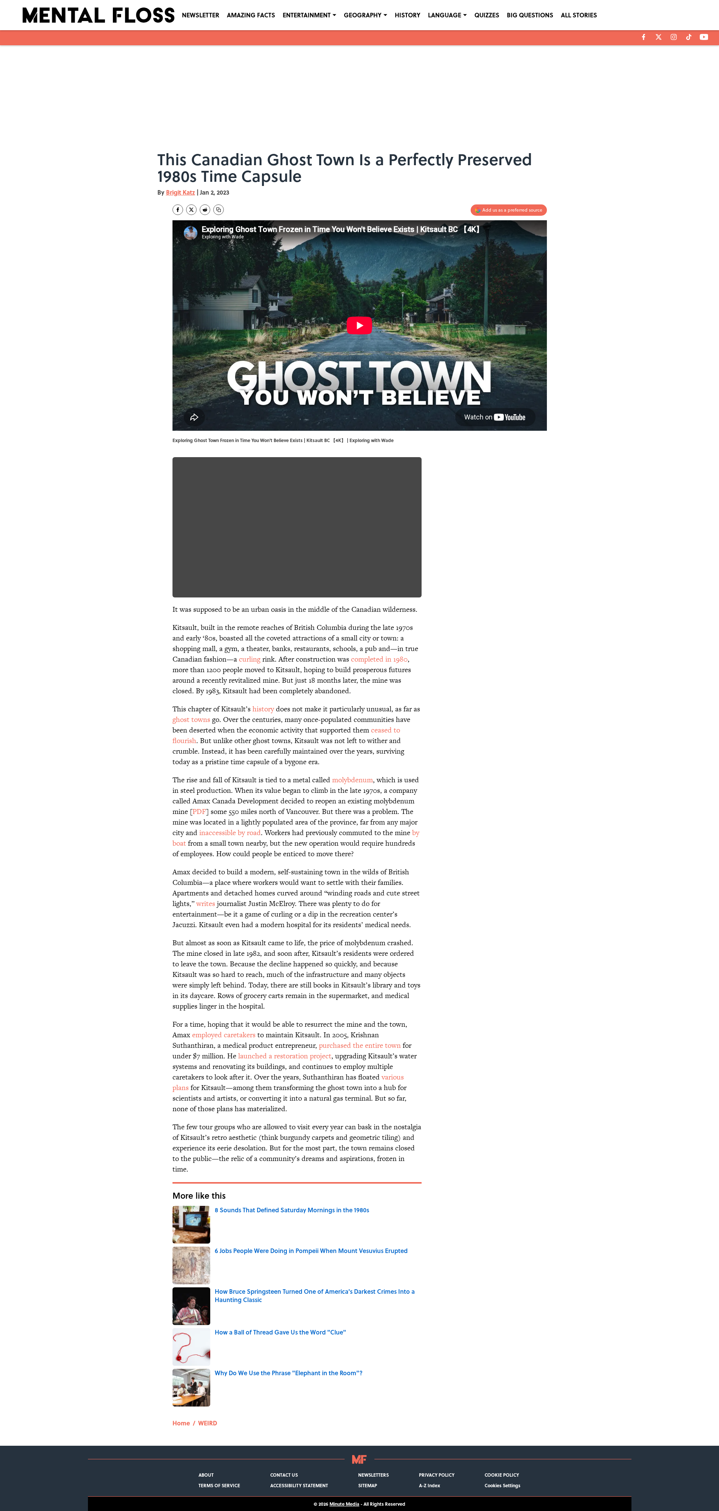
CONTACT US (284, 1474)
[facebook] (643, 37)
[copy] (218, 209)
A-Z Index (429, 1485)
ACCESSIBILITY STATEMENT (299, 1485)
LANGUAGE (444, 15)
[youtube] (704, 37)
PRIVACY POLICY (436, 1474)
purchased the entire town (360, 1045)
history (263, 709)
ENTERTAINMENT (307, 15)
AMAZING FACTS (251, 15)
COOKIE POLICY (502, 1474)
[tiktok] (688, 37)
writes (205, 903)
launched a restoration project (284, 1056)
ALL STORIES (579, 15)
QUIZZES (486, 15)
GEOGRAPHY (363, 15)
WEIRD (207, 1423)
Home (181, 1423)
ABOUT (206, 1474)
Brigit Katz (180, 192)
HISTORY (407, 15)
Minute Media (344, 1503)
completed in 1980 (379, 659)
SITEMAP (367, 1485)
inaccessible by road (230, 833)
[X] (659, 37)
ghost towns (191, 719)
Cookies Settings (502, 1485)
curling (249, 659)
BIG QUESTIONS (530, 15)
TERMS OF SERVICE (219, 1485)
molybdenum (352, 780)
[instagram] (674, 37)
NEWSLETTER (200, 15)
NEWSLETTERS (373, 1474)
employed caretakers (224, 1035)
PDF (199, 811)
